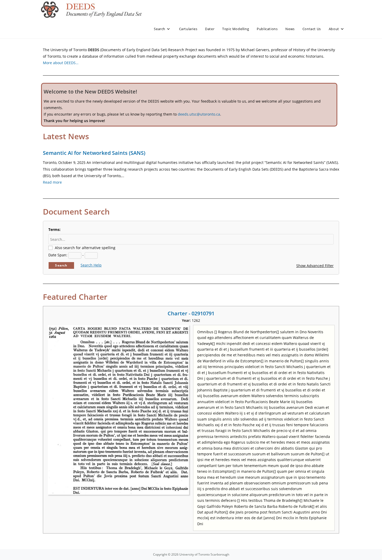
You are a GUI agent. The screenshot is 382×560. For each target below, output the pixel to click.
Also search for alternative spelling (85, 247)
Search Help (91, 265)
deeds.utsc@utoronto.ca (199, 114)
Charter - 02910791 (191, 313)
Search (61, 265)
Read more (52, 182)
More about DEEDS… (60, 62)
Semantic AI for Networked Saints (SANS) (94, 152)
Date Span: (57, 254)
